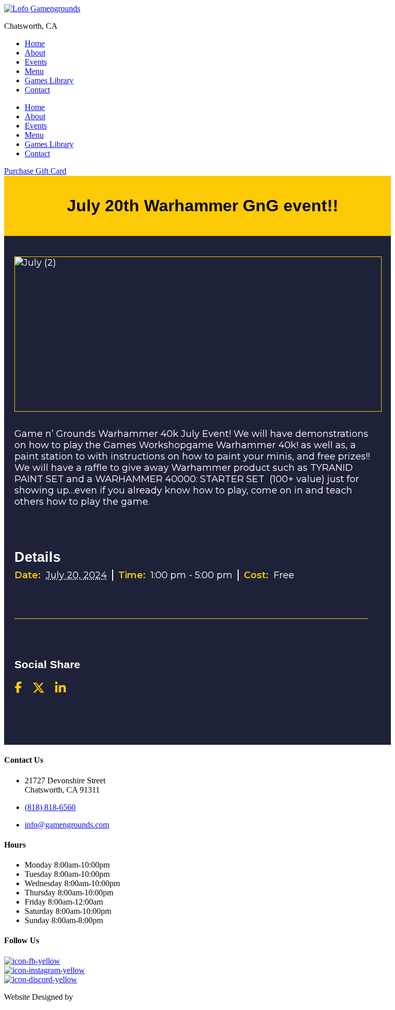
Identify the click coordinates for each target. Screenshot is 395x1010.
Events (36, 62)
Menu (34, 71)
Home (35, 43)
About (35, 52)
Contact (37, 89)
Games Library (49, 80)
